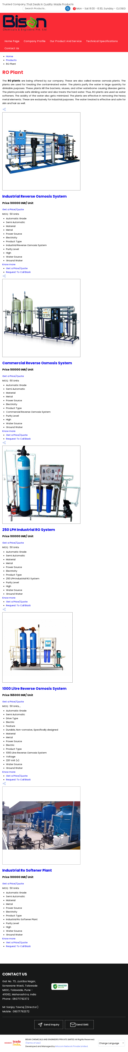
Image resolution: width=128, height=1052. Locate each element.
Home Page (12, 41)
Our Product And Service (66, 41)
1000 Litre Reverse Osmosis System (34, 688)
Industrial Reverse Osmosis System (34, 196)
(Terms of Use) (33, 1042)
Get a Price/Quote (13, 209)
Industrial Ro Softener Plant (27, 870)
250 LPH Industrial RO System (28, 529)
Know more (8, 264)
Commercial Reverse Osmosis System (37, 363)
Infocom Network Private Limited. (71, 1046)
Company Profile (34, 41)
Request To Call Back (18, 272)
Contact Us (12, 48)
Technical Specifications (102, 41)
